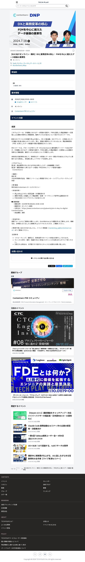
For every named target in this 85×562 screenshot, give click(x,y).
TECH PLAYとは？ (7, 521)
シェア (59, 266)
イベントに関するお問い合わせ (43, 258)
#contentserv (17, 65)
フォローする (67, 290)
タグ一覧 (4, 494)
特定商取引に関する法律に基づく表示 (13, 545)
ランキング (46, 491)
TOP (12, 469)
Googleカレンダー (22, 102)
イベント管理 (5, 528)
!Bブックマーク (68, 266)
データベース (34, 63)
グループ (4, 491)
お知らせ (46, 521)
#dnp (24, 65)
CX (18, 63)
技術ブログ (46, 484)
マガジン (4, 484)
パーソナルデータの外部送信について (13, 548)
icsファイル (34, 102)
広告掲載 (4, 508)
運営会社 (4, 511)
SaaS (14, 63)
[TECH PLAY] (43, 2)
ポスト (52, 266)
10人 (70, 294)
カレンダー (46, 481)
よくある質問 (5, 525)
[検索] (67, 6)
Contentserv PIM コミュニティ (25, 111)
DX (40, 63)
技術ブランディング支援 (9, 505)
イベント (18, 468)
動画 (2, 488)
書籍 (44, 488)
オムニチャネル (24, 63)
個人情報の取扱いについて (10, 541)
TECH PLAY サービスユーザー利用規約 (14, 538)
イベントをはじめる (49, 525)
